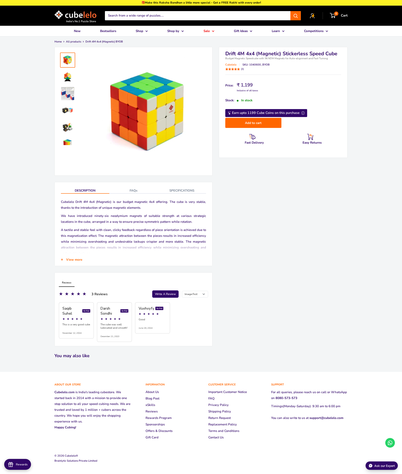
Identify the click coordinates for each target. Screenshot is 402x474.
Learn (276, 31)
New (77, 31)
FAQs (133, 190)
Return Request (219, 418)
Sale (207, 31)
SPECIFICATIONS (181, 190)
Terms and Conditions (223, 431)
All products (73, 42)
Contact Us (216, 437)
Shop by (173, 31)
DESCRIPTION (85, 190)
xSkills (150, 405)
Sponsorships (155, 424)
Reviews (152, 411)
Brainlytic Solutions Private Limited (75, 461)
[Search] (295, 15)
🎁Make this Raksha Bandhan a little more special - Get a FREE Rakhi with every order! (201, 3)
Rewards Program (159, 418)
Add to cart (253, 123)
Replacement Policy (222, 424)
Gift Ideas (241, 31)
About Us (152, 392)
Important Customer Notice (227, 392)
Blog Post (152, 398)
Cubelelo (230, 65)
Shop (139, 31)
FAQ (211, 398)
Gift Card (152, 437)
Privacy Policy (218, 405)
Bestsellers (108, 31)
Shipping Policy (219, 411)
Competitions (313, 31)
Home (58, 42)
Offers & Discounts (159, 431)
